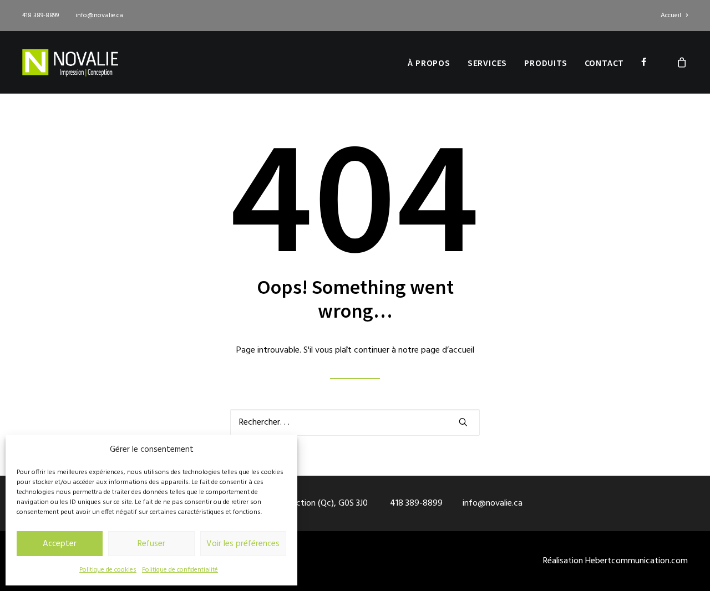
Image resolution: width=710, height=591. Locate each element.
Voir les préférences (243, 544)
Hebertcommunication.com (636, 561)
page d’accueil (447, 350)
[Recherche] (355, 422)
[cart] (682, 62)
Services (487, 62)
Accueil (671, 15)
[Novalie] (70, 62)
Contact (605, 62)
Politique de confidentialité (180, 569)
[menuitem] (674, 15)
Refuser (151, 544)
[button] (463, 422)
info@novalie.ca (99, 15)
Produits (545, 62)
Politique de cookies (107, 569)
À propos (429, 62)
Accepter (60, 544)
